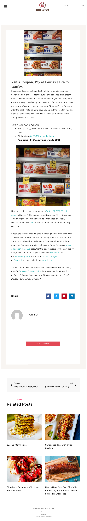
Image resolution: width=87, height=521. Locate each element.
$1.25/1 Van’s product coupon (43, 136)
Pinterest (18, 260)
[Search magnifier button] (83, 5)
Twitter (45, 256)
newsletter (47, 260)
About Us (43, 512)
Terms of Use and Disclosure (43, 516)
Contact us (43, 514)
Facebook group (22, 256)
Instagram (54, 256)
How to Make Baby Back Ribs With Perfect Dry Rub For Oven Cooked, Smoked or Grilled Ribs (61, 490)
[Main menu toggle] (5, 6)
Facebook (54, 252)
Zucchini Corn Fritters (17, 445)
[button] (48, 296)
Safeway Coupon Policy (30, 271)
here (32, 222)
